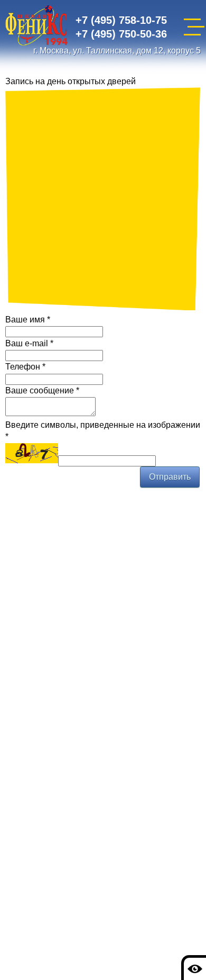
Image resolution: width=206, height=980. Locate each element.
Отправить (170, 476)
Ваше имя (27, 319)
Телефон (25, 366)
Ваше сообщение (42, 390)
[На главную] (36, 27)
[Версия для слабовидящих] (193, 967)
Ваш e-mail (29, 343)
